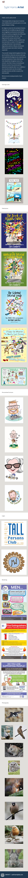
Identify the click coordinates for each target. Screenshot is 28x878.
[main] (14, 7)
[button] (2, 875)
